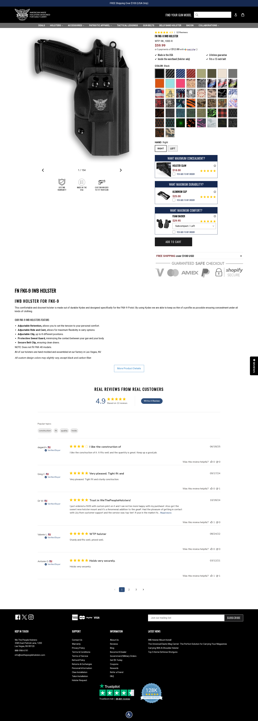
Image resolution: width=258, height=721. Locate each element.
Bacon (190, 25)
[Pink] (180, 83)
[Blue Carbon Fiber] (180, 73)
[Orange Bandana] (159, 132)
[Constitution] (190, 83)
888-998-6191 (21, 650)
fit (56, 430)
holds (74, 430)
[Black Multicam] (222, 122)
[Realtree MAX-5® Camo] (211, 103)
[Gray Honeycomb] (232, 112)
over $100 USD (175, 255)
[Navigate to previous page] (115, 589)
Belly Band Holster (170, 25)
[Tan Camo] (211, 93)
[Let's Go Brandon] (232, 103)
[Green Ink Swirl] (211, 112)
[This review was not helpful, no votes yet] (217, 462)
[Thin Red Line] (222, 83)
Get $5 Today (116, 660)
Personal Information (82, 668)
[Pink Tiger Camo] (201, 122)
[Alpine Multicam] (211, 122)
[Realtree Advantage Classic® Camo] (222, 103)
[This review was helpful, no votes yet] (212, 462)
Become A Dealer (118, 652)
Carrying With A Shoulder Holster (163, 648)
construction (45, 430)
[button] (199, 49)
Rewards (114, 668)
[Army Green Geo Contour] (201, 112)
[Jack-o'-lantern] (190, 122)
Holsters (55, 25)
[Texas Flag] (232, 93)
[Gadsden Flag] (170, 93)
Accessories (75, 25)
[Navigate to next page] (143, 589)
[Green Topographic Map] (190, 112)
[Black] (159, 73)
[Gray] (232, 73)
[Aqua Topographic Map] (180, 112)
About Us (114, 640)
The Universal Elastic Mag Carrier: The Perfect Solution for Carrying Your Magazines (187, 644)
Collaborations (208, 25)
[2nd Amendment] (201, 83)
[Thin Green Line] (232, 83)
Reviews (114, 644)
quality (64, 430)
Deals (41, 25)
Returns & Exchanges (82, 664)
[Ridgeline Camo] (170, 132)
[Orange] (159, 83)
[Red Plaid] (222, 112)
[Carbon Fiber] (170, 73)
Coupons (114, 664)
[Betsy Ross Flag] (201, 93)
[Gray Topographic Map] (170, 112)
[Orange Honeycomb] (159, 122)
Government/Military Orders (123, 656)
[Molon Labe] (190, 93)
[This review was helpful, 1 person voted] (212, 522)
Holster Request (79, 680)
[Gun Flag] (180, 93)
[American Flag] (159, 93)
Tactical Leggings (127, 25)
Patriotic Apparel (99, 25)
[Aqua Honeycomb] (170, 122)
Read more (165, 512)
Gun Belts (148, 25)
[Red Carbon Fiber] (190, 73)
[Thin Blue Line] (211, 83)
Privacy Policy (78, 648)
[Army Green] (201, 73)
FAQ (112, 676)
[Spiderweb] (180, 122)
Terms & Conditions (81, 652)
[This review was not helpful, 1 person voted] (217, 488)
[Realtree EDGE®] (201, 103)
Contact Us (77, 640)
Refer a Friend (116, 672)
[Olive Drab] (211, 73)
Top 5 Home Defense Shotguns (163, 652)
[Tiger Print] (190, 103)
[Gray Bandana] (232, 122)
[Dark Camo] (222, 93)
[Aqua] (170, 83)
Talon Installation (80, 676)
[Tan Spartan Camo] (170, 103)
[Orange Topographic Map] (159, 112)
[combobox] (212, 15)
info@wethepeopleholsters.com (30, 655)
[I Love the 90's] (180, 103)
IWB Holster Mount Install (159, 640)
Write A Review (152, 400)
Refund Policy (78, 660)
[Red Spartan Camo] (159, 103)
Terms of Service (80, 656)
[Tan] (222, 73)
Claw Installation (79, 672)
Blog (112, 648)
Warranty (76, 644)
